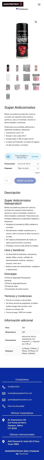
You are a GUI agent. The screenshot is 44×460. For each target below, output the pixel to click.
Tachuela (23, 454)
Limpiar (37, 172)
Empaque (8, 168)
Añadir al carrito (25, 180)
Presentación (10, 164)
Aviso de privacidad (16, 406)
